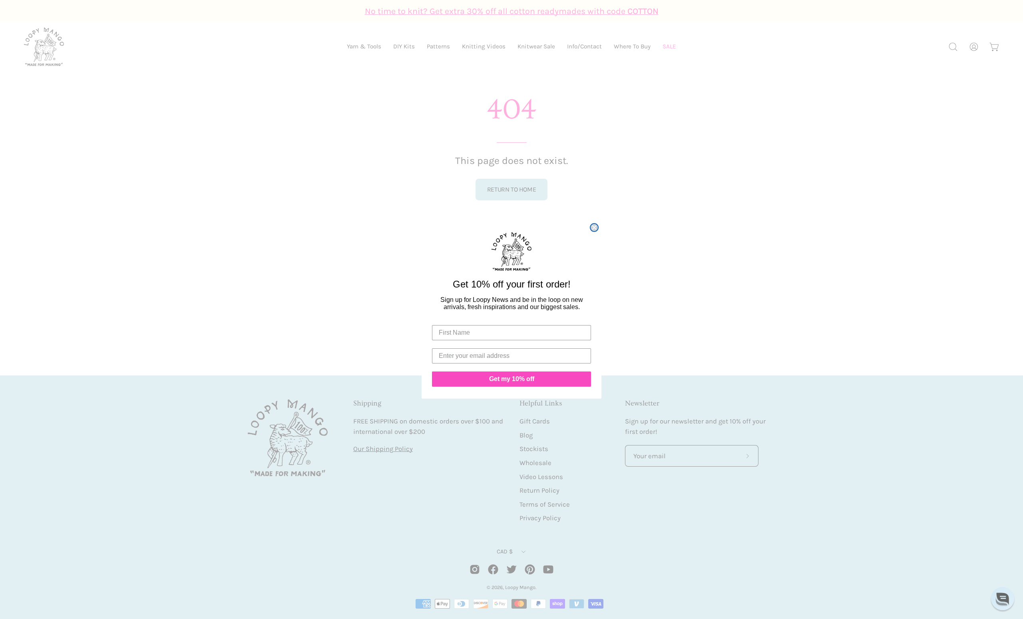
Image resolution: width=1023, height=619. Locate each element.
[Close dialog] (594, 228)
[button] (1002, 598)
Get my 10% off (511, 378)
